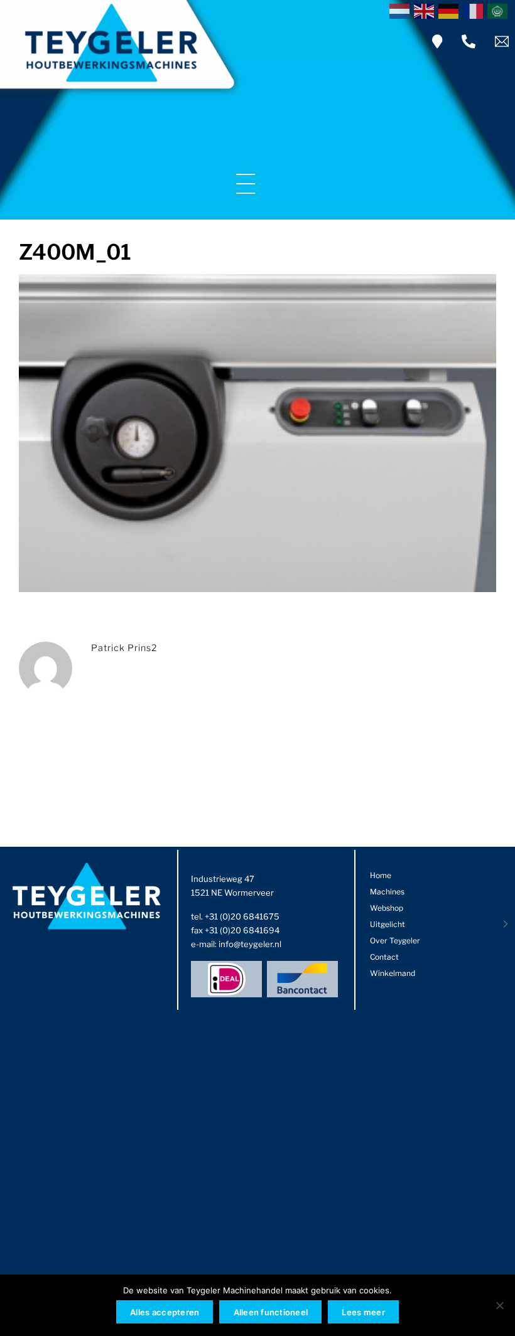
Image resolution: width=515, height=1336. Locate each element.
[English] (426, 10)
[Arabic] (499, 10)
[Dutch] (401, 10)
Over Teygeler (395, 940)
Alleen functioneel (271, 1312)
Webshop (386, 908)
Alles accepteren (164, 1312)
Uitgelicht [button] (387, 924)
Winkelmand (392, 973)
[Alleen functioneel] (499, 1305)
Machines (387, 891)
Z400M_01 (75, 252)
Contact (384, 957)
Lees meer (363, 1312)
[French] (475, 10)
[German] (450, 10)
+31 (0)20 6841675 (242, 916)
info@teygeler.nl (250, 944)
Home (380, 875)
